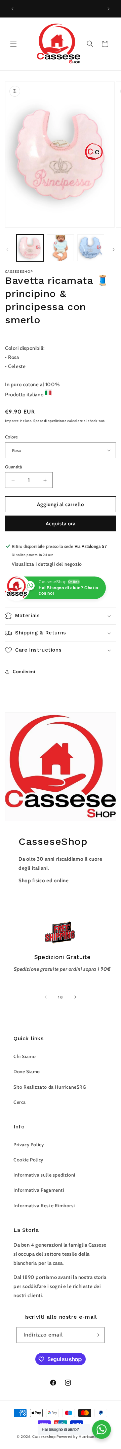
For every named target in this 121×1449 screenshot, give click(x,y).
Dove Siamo (26, 1071)
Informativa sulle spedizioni (44, 1175)
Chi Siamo (24, 1056)
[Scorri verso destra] (113, 249)
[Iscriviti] (96, 1335)
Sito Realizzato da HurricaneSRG (49, 1087)
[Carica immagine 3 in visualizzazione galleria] (90, 247)
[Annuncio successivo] (108, 8)
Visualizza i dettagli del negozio (47, 564)
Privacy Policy (28, 1145)
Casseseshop (44, 1436)
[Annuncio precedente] (12, 8)
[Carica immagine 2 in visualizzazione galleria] (60, 247)
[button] (13, 43)
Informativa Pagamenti (38, 1190)
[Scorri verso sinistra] (7, 249)
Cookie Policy (28, 1160)
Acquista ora (61, 524)
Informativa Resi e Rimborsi (44, 1206)
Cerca (19, 1102)
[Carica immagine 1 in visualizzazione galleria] (29, 247)
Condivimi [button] (24, 671)
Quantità (13, 466)
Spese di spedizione (49, 421)
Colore (11, 436)
